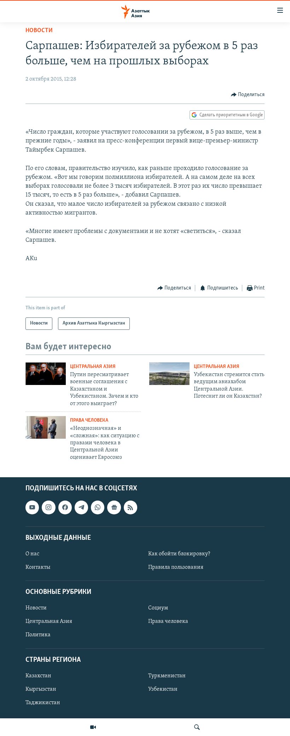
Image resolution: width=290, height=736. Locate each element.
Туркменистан (167, 676)
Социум (158, 608)
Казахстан (38, 676)
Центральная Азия (93, 366)
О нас (32, 554)
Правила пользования (175, 567)
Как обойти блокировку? (179, 554)
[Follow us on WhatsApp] (97, 507)
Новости (39, 31)
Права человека (89, 420)
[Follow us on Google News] (114, 507)
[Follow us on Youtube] (32, 507)
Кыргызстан (40, 689)
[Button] (248, 94)
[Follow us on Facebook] (65, 507)
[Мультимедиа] (93, 727)
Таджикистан (42, 703)
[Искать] (197, 727)
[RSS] (130, 507)
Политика (38, 635)
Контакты (37, 567)
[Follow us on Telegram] (81, 507)
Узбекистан (163, 689)
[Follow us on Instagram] (48, 507)
